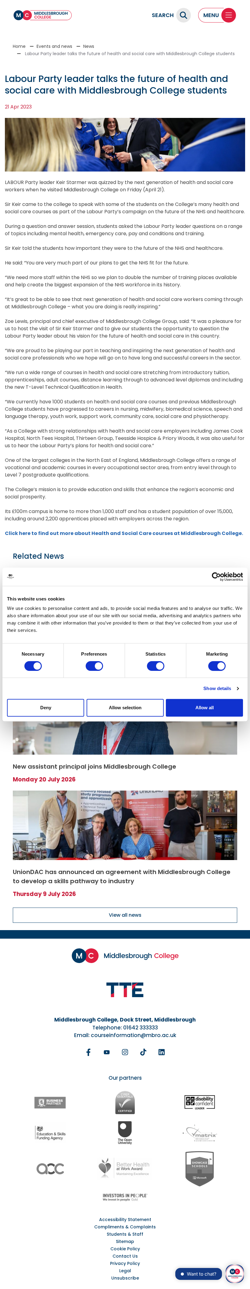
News (88, 46)
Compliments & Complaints (125, 1227)
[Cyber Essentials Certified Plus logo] (125, 1102)
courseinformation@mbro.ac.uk (133, 1035)
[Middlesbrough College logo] (125, 955)
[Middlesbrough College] (43, 15)
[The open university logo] (125, 1132)
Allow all (204, 707)
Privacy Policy (125, 1263)
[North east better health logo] (124, 1169)
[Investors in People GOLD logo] (125, 1197)
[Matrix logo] (200, 1132)
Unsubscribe (125, 1278)
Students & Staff (125, 1234)
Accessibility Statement (125, 1219)
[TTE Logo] (125, 990)
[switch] (94, 666)
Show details (217, 688)
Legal (125, 1271)
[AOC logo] (50, 1169)
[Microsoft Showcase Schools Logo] (200, 1169)
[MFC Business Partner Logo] (50, 1102)
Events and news (54, 46)
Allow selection (125, 707)
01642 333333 (140, 1027)
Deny (45, 707)
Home (19, 46)
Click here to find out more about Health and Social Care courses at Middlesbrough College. (124, 533)
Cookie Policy (125, 1249)
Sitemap (125, 1241)
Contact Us (125, 1256)
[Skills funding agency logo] (50, 1132)
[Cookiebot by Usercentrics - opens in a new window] (216, 576)
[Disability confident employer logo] (199, 1102)
